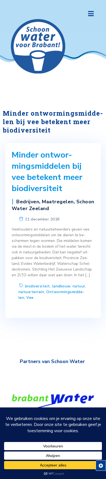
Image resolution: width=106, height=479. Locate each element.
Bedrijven (27, 201)
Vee (30, 297)
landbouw (61, 286)
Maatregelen (58, 201)
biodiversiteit (37, 286)
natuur (79, 286)
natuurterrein (31, 291)
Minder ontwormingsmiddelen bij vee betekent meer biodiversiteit (47, 171)
